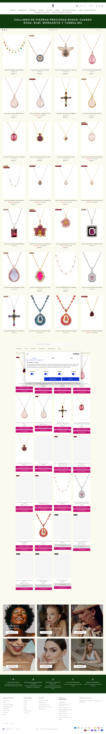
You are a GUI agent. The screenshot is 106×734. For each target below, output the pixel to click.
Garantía (60, 719)
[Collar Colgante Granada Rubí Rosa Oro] (24, 448)
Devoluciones (5, 712)
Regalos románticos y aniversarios (45, 706)
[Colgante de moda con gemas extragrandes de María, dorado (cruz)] (62, 408)
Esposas (41, 10)
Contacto (5, 702)
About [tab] (71, 358)
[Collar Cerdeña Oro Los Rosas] (62, 487)
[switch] (46, 374)
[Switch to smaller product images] (4, 30)
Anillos (57, 10)
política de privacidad (63, 713)
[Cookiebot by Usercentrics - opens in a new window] (74, 354)
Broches (25, 708)
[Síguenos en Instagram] (6, 723)
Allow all (70, 379)
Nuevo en (13, 10)
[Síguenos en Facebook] (3, 723)
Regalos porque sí (42, 708)
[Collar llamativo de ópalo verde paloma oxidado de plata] (24, 527)
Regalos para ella (42, 702)
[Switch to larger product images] (2, 30)
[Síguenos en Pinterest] (10, 723)
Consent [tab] (34, 358)
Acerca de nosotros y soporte (62, 12)
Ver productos (12, 632)
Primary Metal (18, 348)
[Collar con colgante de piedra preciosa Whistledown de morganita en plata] (81, 487)
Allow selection (53, 379)
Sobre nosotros (6, 700)
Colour (26, 348)
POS (45, 729)
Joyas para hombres (27, 710)
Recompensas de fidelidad (8, 704)
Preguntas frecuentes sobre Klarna (65, 717)
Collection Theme (51, 348)
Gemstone (33, 348)
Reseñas (4, 714)
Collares (50, 10)
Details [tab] (53, 358)
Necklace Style (41, 348)
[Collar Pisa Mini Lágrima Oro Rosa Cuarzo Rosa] (24, 408)
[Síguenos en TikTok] (13, 723)
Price (59, 348)
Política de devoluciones (63, 707)
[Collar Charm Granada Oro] (43, 448)
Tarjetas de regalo (6, 710)
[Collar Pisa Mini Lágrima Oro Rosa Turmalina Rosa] (81, 369)
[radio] (21, 353)
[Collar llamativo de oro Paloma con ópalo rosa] (43, 527)
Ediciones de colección (41, 12)
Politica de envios (62, 702)
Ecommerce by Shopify (53, 729)
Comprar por (22, 10)
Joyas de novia (26, 712)
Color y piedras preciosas (87, 10)
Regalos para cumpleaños (44, 700)
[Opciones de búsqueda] (70, 344)
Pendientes (32, 10)
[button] (85, 353)
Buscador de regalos (69, 10)
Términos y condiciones (63, 715)
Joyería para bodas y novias (44, 704)
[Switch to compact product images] (6, 30)
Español (18, 729)
